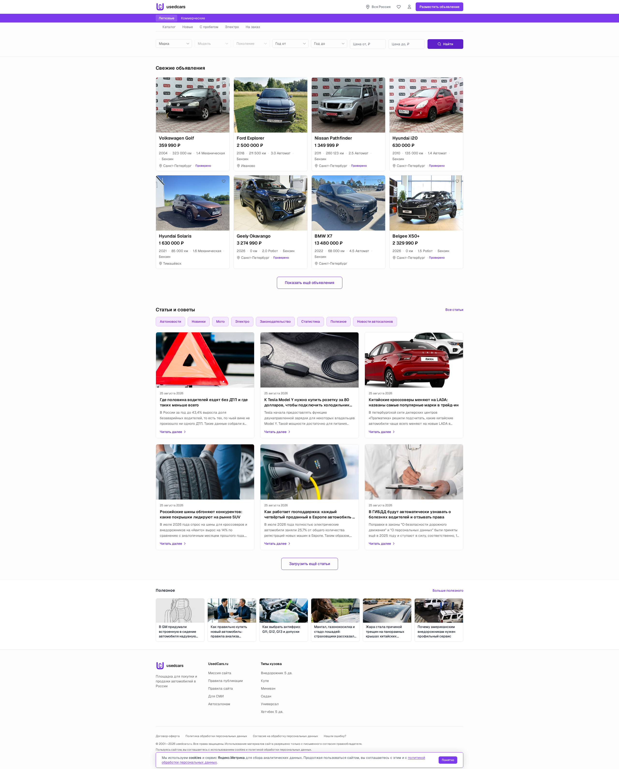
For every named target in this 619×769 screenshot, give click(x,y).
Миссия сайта (219, 673)
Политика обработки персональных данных (216, 736)
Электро (232, 27)
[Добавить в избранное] (224, 83)
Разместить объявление (439, 7)
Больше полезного (448, 590)
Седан (266, 696)
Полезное (338, 321)
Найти (448, 44)
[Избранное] (398, 6)
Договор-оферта (168, 736)
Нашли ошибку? (335, 736)
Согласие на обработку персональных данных (285, 736)
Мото (220, 321)
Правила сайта (220, 688)
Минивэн (268, 688)
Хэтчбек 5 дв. (272, 711)
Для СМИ (216, 696)
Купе (265, 681)
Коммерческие (193, 18)
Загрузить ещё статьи (309, 563)
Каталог (169, 27)
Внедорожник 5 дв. (276, 673)
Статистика (310, 321)
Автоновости (170, 321)
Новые (187, 27)
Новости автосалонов (375, 321)
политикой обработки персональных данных (279, 750)
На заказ (253, 27)
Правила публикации (225, 681)
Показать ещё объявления (309, 282)
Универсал (270, 704)
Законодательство (275, 321)
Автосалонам (219, 704)
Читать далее (171, 432)
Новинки (199, 321)
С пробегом (209, 27)
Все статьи (454, 309)
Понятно (448, 760)
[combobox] (174, 43)
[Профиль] (409, 6)
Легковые (166, 18)
